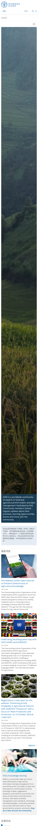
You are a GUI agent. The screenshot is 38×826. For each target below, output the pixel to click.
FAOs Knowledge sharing (15, 775)
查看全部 (31, 745)
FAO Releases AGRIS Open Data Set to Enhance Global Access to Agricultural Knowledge (17, 583)
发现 (4, 11)
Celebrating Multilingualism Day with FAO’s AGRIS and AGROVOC (19, 641)
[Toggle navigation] (34, 24)
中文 (26, 11)
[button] (35, 11)
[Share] (32, 11)
